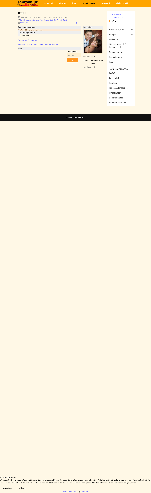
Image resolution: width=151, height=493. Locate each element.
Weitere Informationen (71, 491)
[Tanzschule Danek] (27, 3)
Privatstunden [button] (115, 57)
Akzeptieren (7, 488)
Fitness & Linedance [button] (118, 88)
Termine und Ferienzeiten (27, 40)
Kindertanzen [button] (115, 93)
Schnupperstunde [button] (117, 52)
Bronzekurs (24, 23)
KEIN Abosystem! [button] (117, 29)
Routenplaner (72, 51)
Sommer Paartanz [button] (117, 103)
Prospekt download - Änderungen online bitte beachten (38, 44)
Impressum (84, 491)
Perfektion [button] (113, 39)
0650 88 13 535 (115, 15)
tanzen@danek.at (118, 17)
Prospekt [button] (113, 34)
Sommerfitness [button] (116, 98)
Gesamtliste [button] (114, 78)
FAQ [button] (111, 62)
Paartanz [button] (113, 83)
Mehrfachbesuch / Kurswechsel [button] (117, 45)
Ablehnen (22, 488)
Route (72, 60)
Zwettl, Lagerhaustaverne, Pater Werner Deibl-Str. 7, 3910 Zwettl (43, 20)
